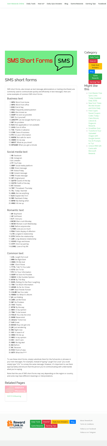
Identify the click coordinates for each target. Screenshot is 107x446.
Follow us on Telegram (88, 432)
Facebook (102, 4)
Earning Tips (91, 4)
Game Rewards (77, 4)
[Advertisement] (53, 35)
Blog (66, 4)
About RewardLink (86, 420)
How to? (41, 4)
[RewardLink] (16, 424)
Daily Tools (31, 4)
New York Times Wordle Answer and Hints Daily (95, 105)
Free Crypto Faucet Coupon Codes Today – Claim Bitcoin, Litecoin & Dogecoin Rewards (94, 118)
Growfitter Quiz (95, 128)
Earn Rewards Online (15, 4)
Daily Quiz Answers (54, 4)
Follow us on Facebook (88, 429)
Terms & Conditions (87, 424)
